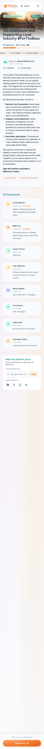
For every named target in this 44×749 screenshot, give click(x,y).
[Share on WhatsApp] (20, 384)
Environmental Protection (28, 178)
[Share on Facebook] (7, 384)
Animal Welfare (10, 178)
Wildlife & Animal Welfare (13, 16)
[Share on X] (14, 384)
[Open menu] (38, 6)
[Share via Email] (26, 384)
